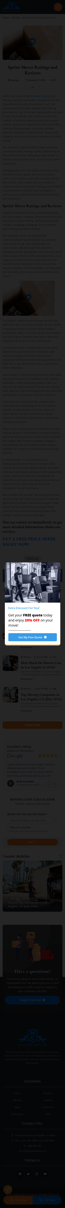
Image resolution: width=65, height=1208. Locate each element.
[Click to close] (56, 566)
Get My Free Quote (30, 637)
